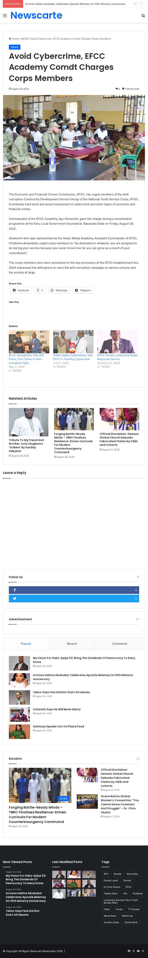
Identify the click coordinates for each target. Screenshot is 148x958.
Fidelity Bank (111, 893)
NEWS (25, 38)
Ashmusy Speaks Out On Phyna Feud (58, 726)
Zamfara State (111, 922)
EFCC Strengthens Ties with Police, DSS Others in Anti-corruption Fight (26, 359)
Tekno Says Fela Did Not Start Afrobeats (61, 692)
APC (106, 873)
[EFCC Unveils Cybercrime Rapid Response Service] (117, 341)
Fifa (125, 893)
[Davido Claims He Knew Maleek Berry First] (89, 883)
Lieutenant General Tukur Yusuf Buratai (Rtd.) (121, 901)
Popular (26, 643)
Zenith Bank (131, 922)
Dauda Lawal (111, 880)
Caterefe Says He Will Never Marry (57, 709)
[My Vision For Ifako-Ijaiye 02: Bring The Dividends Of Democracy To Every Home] (19, 663)
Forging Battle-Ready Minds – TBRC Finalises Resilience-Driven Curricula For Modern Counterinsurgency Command (73, 443)
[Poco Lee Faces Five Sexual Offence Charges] (89, 892)
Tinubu (119, 909)
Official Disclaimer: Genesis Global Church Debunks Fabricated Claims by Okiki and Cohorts (119, 439)
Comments (119, 643)
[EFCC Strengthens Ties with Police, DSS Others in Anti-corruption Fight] (29, 341)
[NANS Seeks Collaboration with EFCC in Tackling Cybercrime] (73, 341)
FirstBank (138, 893)
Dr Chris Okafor (112, 886)
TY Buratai (134, 909)
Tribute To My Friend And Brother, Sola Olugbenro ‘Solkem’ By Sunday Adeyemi (26, 445)
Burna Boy (132, 873)
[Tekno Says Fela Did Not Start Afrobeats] (19, 697)
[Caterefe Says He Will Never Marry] (19, 714)
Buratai (118, 873)
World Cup (127, 915)
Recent (72, 643)
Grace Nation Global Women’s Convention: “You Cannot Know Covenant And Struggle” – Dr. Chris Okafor (120, 804)
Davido (127, 880)
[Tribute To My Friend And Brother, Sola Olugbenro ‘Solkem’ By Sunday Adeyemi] (28, 422)
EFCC (129, 886)
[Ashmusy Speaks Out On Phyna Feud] (19, 732)
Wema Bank (110, 915)
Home (15, 38)
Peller (107, 909)
